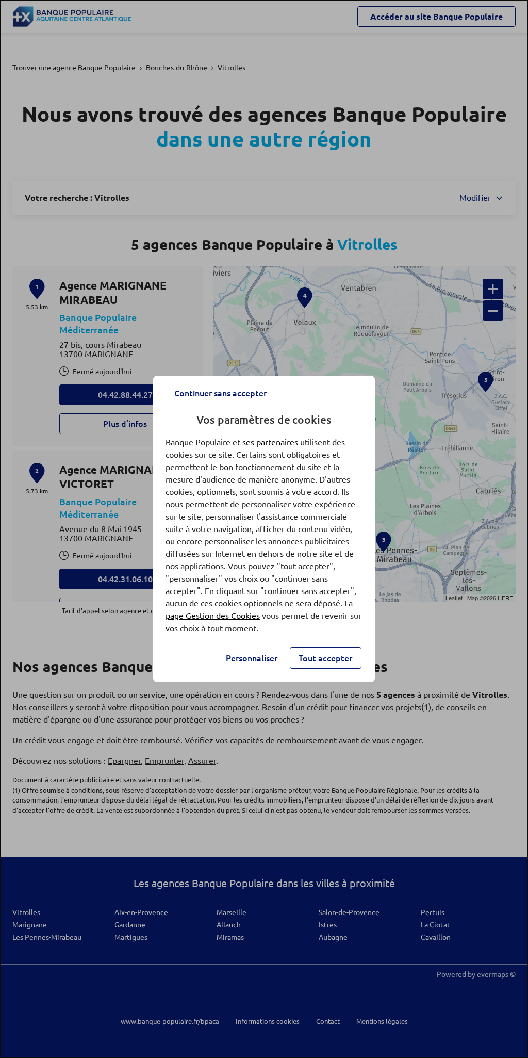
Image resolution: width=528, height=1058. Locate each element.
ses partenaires (270, 442)
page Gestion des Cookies (213, 615)
